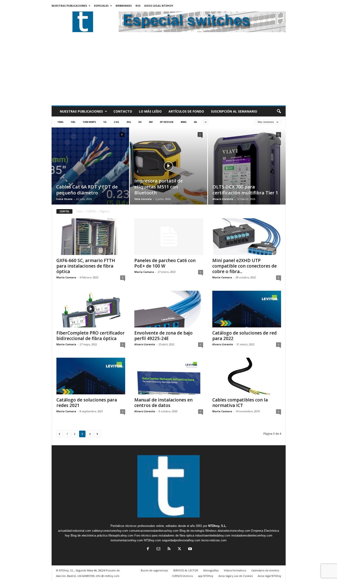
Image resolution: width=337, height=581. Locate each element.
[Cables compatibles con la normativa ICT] (246, 376)
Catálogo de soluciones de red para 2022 (244, 335)
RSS (138, 5)
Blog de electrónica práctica (89, 535)
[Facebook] (148, 549)
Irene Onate (64, 199)
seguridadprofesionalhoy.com (181, 540)
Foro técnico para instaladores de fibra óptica (164, 535)
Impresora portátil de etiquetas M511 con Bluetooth (158, 187)
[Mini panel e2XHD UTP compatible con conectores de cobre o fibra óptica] (246, 236)
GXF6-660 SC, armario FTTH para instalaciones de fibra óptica (85, 265)
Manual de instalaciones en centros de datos (163, 402)
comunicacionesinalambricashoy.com (154, 530)
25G (128, 122)
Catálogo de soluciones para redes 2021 (86, 402)
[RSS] (169, 549)
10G (73, 122)
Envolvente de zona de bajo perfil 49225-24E (163, 335)
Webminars (124, 5)
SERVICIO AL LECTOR (185, 570)
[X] (179, 549)
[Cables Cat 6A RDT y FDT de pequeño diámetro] (90, 171)
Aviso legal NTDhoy (158, 5)
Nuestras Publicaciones (69, 5)
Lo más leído (150, 111)
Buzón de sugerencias (154, 570)
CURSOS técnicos (182, 576)
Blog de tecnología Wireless (198, 530)
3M (151, 122)
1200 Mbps (89, 122)
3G (140, 122)
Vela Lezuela (143, 199)
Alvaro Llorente (223, 199)
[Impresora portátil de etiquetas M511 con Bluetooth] (168, 172)
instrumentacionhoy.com (126, 540)
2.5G (116, 122)
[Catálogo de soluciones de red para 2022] (246, 309)
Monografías (210, 570)
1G (105, 122)
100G (60, 122)
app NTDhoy (205, 576)
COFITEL (91, 211)
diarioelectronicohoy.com (234, 530)
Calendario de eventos (265, 570)
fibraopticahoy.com (120, 535)
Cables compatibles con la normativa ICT (240, 402)
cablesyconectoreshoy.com (110, 530)
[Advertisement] (169, 71)
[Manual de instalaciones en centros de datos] (168, 376)
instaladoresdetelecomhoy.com (251, 535)
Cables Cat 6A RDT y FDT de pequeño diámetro (87, 190)
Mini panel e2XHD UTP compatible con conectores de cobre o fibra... (244, 265)
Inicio (79, 211)
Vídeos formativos (235, 570)
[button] (279, 111)
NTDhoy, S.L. (217, 526)
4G (195, 122)
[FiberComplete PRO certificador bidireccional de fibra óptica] (90, 309)
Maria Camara (66, 277)
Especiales (101, 5)
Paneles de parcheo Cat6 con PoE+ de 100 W (165, 263)
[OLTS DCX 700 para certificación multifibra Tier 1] (247, 173)
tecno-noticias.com (214, 540)
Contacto (122, 111)
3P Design (166, 122)
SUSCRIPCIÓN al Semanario (234, 111)
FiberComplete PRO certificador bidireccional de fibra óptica (90, 335)
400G (183, 122)
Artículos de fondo (186, 111)
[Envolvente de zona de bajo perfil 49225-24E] (168, 309)
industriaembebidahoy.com (212, 535)
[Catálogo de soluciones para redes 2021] (90, 376)
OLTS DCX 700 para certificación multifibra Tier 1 (245, 190)
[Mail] (158, 549)
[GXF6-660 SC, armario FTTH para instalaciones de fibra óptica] (90, 236)
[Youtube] (189, 549)
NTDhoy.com (152, 540)
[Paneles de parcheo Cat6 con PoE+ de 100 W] (168, 236)
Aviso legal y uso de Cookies (235, 576)
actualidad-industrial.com (74, 530)
